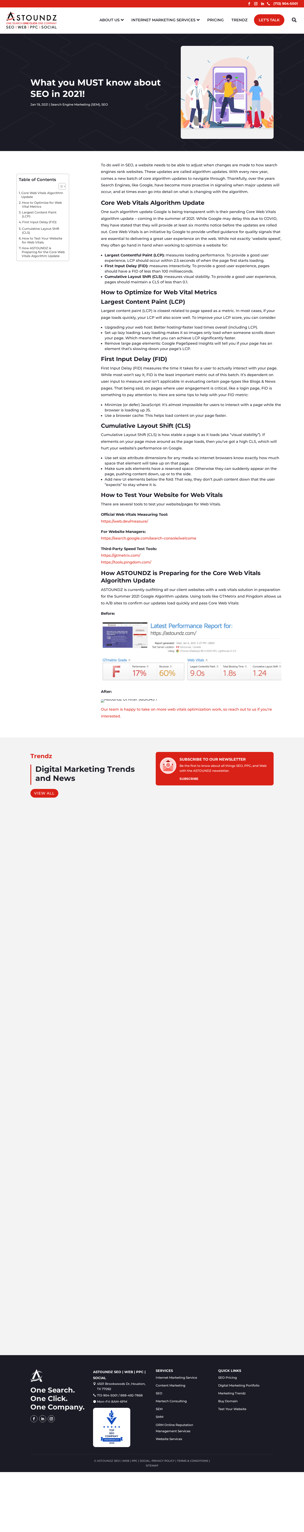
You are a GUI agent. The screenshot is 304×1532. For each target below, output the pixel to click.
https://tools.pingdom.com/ (126, 562)
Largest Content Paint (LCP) (39, 214)
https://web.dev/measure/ (124, 521)
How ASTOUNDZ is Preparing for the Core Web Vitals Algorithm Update (43, 252)
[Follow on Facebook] (249, 3)
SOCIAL (145, 1460)
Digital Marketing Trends (59, 1329)
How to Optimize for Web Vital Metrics (42, 204)
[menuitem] (111, 19)
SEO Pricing (227, 1378)
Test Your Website (232, 1409)
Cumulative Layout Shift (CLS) (40, 231)
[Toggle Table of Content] (60, 186)
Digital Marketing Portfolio (239, 1385)
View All (44, 793)
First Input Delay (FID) (39, 222)
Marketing (70, 970)
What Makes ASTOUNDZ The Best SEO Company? (78, 1323)
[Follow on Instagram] (256, 3)
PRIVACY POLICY (163, 1460)
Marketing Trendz (232, 1393)
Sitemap (152, 1465)
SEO (104, 104)
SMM (159, 1417)
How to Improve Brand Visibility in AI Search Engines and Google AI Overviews (103, 1143)
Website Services (169, 1439)
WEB (125, 1460)
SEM (159, 1409)
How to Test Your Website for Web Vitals (42, 240)
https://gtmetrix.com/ (120, 555)
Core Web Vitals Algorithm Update (42, 195)
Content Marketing (47, 970)
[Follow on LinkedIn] (262, 3)
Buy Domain (228, 1401)
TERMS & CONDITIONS (192, 1460)
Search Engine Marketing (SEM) (75, 104)
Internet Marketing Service (176, 1378)
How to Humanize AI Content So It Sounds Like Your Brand (85, 964)
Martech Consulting (171, 1401)
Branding (69, 1150)
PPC (134, 1460)
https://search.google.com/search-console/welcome (148, 538)
